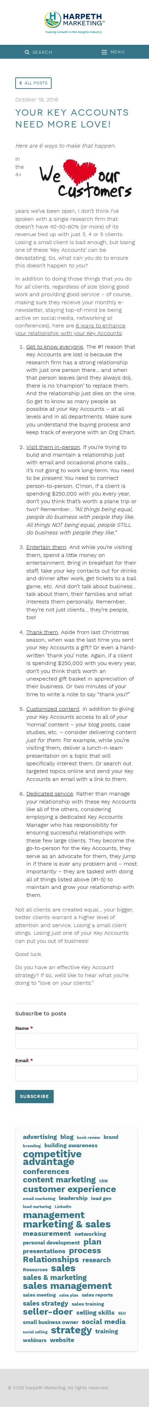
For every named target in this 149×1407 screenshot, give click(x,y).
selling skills (95, 1312)
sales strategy (45, 1303)
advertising (40, 1136)
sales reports (97, 1295)
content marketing (59, 1180)
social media (104, 1321)
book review (88, 1137)
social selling (35, 1332)
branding (32, 1145)
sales (63, 1268)
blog (66, 1136)
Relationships (51, 1259)
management (54, 1215)
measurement (47, 1234)
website (62, 1340)
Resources (35, 1269)
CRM (103, 1181)
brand (111, 1137)
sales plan (68, 1295)
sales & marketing (55, 1277)
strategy (71, 1330)
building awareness (71, 1145)
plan (93, 1242)
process (85, 1250)
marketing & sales (67, 1224)
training (106, 1331)
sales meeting (39, 1295)
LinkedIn (63, 1207)
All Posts (36, 83)
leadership (73, 1198)
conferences (46, 1171)
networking (90, 1234)
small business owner (50, 1322)
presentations (44, 1251)
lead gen (101, 1198)
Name (24, 1028)
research (96, 1260)
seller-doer (48, 1311)
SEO (122, 1313)
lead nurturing (37, 1206)
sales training (88, 1304)
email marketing (39, 1198)
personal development (51, 1243)
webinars (34, 1340)
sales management (67, 1286)
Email (24, 1060)
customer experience (69, 1189)
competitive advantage (52, 1158)
